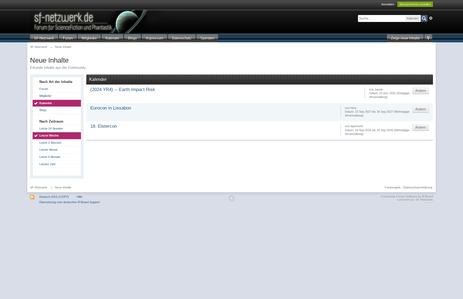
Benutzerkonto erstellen (415, 4)
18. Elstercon (103, 126)
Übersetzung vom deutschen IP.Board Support (69, 202)
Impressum (154, 38)
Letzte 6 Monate (49, 156)
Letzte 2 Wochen (50, 142)
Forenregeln (393, 187)
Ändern (420, 91)
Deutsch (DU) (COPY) (54, 196)
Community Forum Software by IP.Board (407, 196)
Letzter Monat (48, 149)
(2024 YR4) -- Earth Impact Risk (122, 89)
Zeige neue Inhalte (405, 38)
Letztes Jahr (47, 164)
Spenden (207, 38)
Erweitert (431, 18)
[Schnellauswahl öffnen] (428, 38)
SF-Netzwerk (44, 38)
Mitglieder (89, 38)
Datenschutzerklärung (417, 187)
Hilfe (79, 196)
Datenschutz (182, 38)
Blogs (132, 38)
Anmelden (387, 4)
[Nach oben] (231, 198)
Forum (68, 38)
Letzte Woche (49, 135)
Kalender (112, 38)
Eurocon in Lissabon (110, 108)
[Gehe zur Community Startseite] (121, 21)
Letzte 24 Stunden (51, 128)
